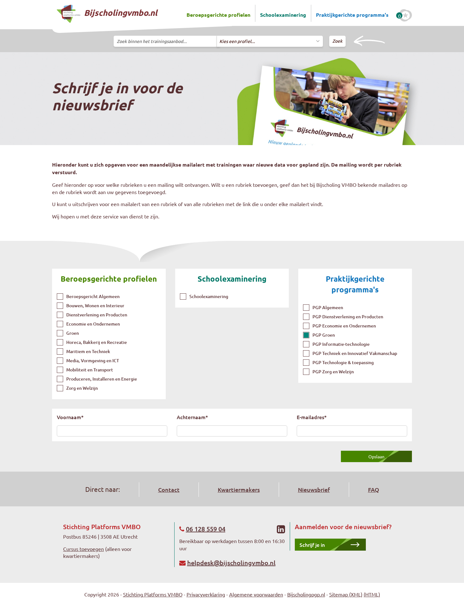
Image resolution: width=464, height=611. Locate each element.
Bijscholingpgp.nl (306, 594)
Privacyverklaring (206, 594)
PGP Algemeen (327, 307)
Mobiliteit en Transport (89, 370)
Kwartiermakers (239, 489)
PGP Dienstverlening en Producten (347, 317)
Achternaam (192, 416)
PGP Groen (323, 335)
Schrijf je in (312, 544)
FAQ (373, 489)
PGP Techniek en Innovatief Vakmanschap (354, 353)
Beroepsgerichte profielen (218, 14)
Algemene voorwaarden (256, 594)
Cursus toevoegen (83, 549)
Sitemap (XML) (345, 594)
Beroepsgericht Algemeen (93, 296)
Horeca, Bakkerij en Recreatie (96, 342)
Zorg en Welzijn (82, 388)
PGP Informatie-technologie (341, 344)
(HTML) (372, 594)
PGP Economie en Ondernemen (344, 326)
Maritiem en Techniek (88, 351)
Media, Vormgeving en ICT (92, 360)
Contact (169, 489)
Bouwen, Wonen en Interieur (95, 305)
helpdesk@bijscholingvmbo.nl (231, 563)
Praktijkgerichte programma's (352, 14)
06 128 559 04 (205, 529)
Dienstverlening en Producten (96, 315)
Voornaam (70, 416)
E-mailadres (312, 416)
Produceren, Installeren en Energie (101, 379)
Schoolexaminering (283, 14)
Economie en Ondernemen (93, 324)
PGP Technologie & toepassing (343, 362)
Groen (72, 333)
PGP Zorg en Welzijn (333, 372)
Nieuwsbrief (314, 489)
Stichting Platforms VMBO (152, 594)
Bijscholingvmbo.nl (119, 12)
